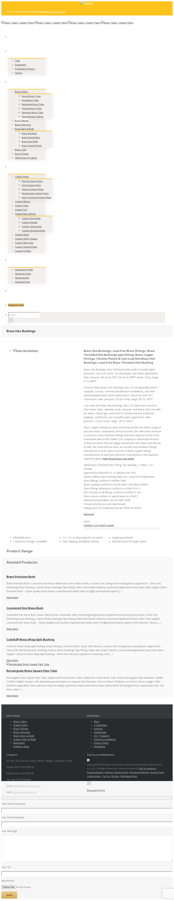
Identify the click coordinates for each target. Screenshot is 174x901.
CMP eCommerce (147, 768)
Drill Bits (115, 776)
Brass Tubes (20, 721)
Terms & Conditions (105, 739)
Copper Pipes (20, 725)
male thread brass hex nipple (118, 458)
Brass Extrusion (21, 732)
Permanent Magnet (139, 772)
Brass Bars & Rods (23, 735)
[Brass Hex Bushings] (25, 350)
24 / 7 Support (101, 735)
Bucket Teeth (121, 772)
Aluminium (19, 743)
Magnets (109, 772)
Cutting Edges (94, 776)
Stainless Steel (21, 746)
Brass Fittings (20, 728)
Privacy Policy (101, 743)
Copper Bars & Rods (24, 739)
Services (98, 728)
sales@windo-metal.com (52, 11)
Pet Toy (106, 776)
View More (12, 597)
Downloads (100, 732)
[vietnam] (87, 3)
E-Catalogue (100, 725)
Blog (96, 721)
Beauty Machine (95, 772)
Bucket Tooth (157, 772)
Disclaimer (99, 746)
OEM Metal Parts (128, 776)
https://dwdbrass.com (24, 792)
